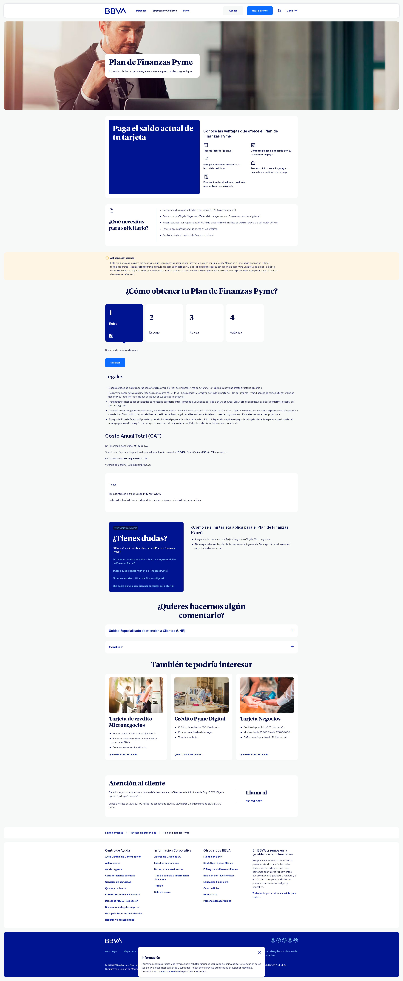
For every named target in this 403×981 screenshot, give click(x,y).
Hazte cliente (260, 10)
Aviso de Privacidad (171, 971)
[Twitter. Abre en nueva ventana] (278, 940)
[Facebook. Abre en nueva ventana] (273, 940)
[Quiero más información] (201, 695)
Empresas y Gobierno (165, 10)
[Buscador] (279, 11)
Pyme (186, 10)
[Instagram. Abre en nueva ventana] (284, 940)
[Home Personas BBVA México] (115, 11)
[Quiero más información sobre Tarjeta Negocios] (267, 695)
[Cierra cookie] (259, 952)
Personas (141, 10)
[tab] (124, 323)
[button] (233, 10)
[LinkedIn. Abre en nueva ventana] (290, 940)
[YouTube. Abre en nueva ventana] (295, 940)
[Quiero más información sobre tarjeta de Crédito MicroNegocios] (136, 695)
